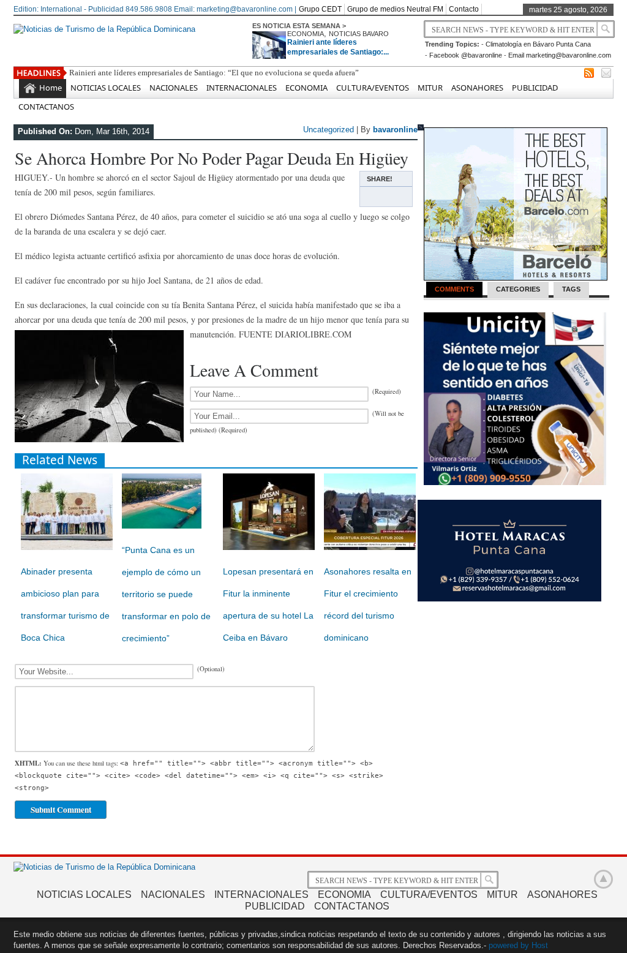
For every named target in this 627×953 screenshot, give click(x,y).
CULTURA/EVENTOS (372, 87)
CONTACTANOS (46, 106)
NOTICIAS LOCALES (105, 87)
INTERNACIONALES (241, 87)
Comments (454, 289)
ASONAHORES (477, 87)
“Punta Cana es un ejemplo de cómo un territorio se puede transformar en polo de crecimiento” (166, 594)
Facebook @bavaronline (465, 55)
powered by (509, 945)
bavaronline (395, 129)
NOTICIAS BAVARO (359, 33)
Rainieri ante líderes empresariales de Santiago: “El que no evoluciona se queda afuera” (214, 72)
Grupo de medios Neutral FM (395, 9)
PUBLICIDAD (535, 87)
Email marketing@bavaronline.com (559, 55)
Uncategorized (328, 129)
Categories (518, 289)
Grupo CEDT (320, 9)
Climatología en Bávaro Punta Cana (538, 44)
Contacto (464, 9)
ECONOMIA (305, 33)
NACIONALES (173, 87)
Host (539, 945)
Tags (571, 289)
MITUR (430, 87)
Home (50, 87)
